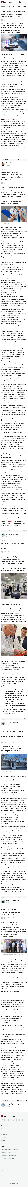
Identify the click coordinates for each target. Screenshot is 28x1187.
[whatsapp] (5, 20)
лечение (3, 713)
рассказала (4, 123)
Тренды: (3, 6)
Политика (3, 1131)
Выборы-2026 (10, 6)
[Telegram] (8, 20)
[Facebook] (11, 20)
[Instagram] (2, 20)
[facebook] (11, 1120)
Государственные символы (8, 1155)
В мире (3, 1140)
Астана (18, 159)
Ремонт (24, 897)
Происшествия (5, 1129)
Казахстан (19, 719)
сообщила (11, 119)
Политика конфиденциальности (9, 1152)
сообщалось (9, 521)
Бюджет (4, 531)
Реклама (3, 1175)
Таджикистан (20, 1100)
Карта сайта (4, 1170)
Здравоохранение (7, 159)
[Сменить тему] (20, 2)
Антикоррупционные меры (8, 1158)
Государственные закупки (8, 1161)
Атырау (18, 897)
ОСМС (25, 531)
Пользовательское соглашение (9, 1149)
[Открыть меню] (25, 2)
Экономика (4, 1137)
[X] (14, 20)
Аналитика (4, 1134)
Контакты (3, 1173)
